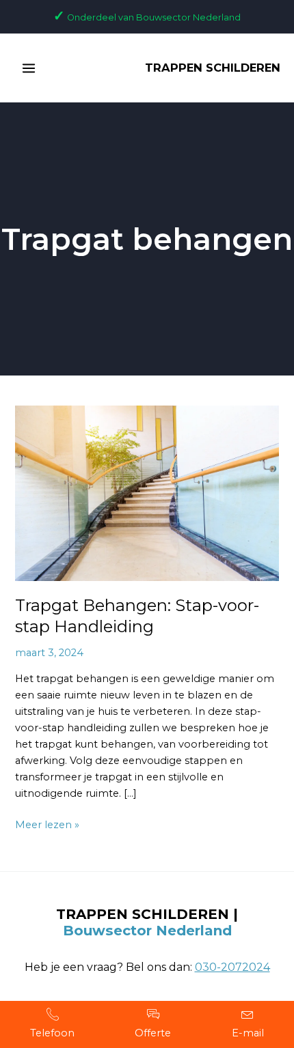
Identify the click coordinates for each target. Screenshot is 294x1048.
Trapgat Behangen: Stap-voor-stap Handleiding (137, 615)
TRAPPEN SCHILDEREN (212, 67)
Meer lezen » (47, 824)
